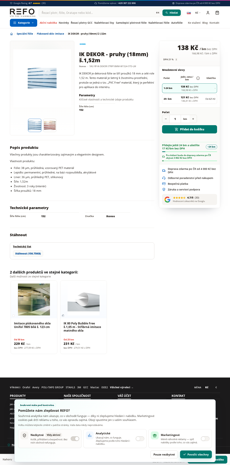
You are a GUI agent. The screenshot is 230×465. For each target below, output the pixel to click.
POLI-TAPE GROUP (53, 387)
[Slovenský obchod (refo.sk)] (189, 13)
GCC (85, 387)
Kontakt (178, 396)
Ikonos (110, 216)
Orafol (26, 387)
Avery (35, 387)
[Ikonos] (92, 44)
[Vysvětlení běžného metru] (198, 78)
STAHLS (70, 387)
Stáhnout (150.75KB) (28, 253)
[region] (115, 317)
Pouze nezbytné (164, 454)
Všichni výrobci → (122, 387)
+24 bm (211, 146)
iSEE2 (104, 387)
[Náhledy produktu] (42, 125)
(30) (29, 3)
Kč (208, 388)
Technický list (22, 246)
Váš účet (124, 396)
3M (79, 387)
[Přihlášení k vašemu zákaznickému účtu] (208, 12)
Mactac (94, 387)
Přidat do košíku (192, 129)
